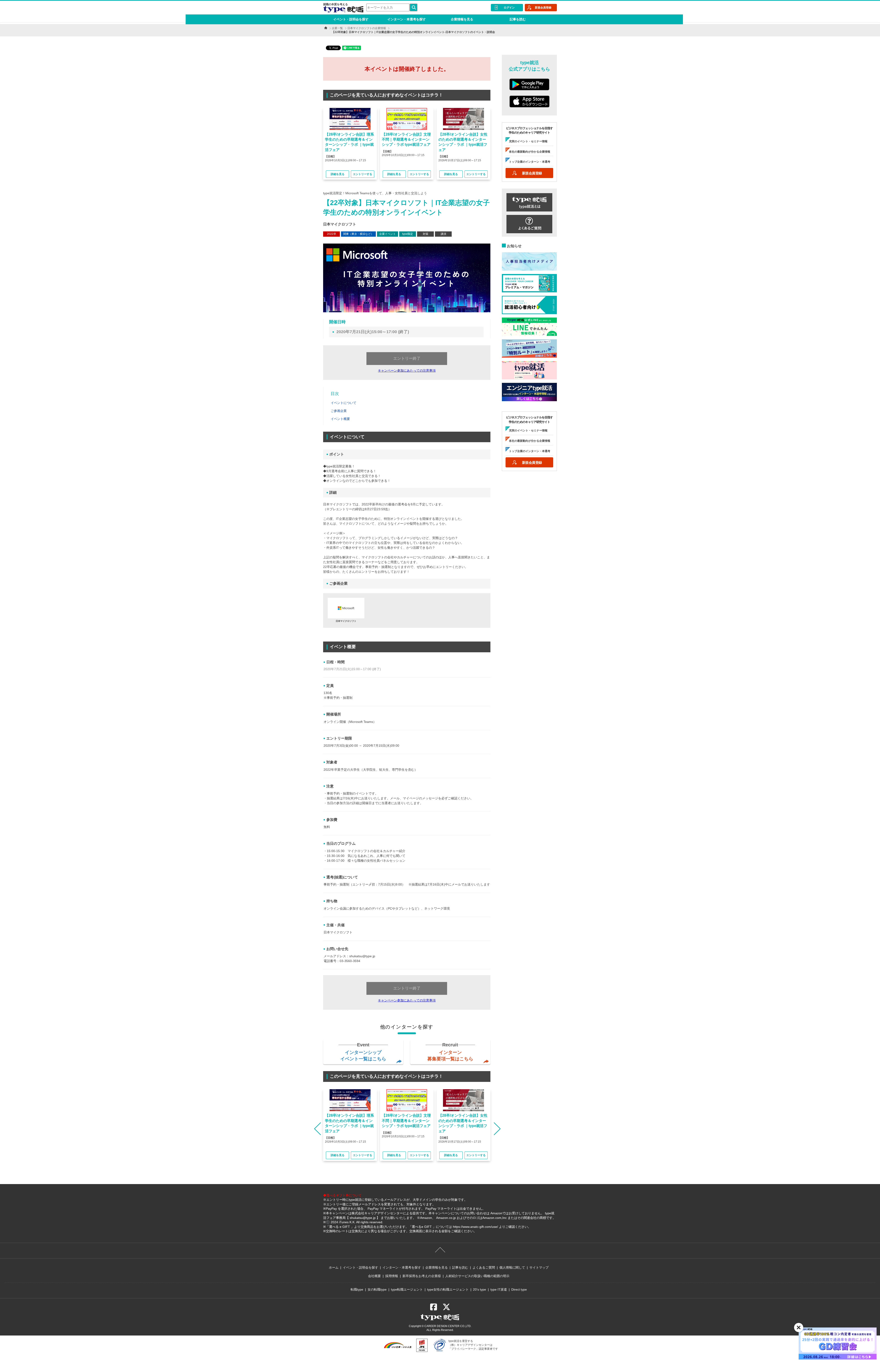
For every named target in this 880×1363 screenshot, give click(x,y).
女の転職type (377, 1289)
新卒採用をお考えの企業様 (421, 1276)
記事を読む (518, 19)
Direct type (519, 1289)
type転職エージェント (407, 1289)
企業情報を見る (462, 19)
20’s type (479, 1289)
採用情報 (391, 1276)
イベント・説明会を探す (350, 19)
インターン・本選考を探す (406, 19)
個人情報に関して (512, 1267)
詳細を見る (337, 174)
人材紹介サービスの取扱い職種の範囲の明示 (477, 1276)
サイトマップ (539, 1267)
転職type (357, 1289)
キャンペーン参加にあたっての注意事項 (407, 370)
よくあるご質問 (484, 1267)
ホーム (333, 1267)
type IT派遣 (498, 1289)
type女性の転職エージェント (448, 1289)
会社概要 (374, 1276)
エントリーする (362, 174)
